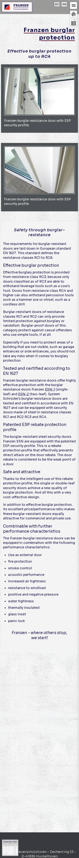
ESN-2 (23, 394)
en (57, 4)
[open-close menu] (73, 5)
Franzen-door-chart (10, 841)
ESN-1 (50, 389)
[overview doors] (73, 23)
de (64, 4)
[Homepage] (73, 14)
